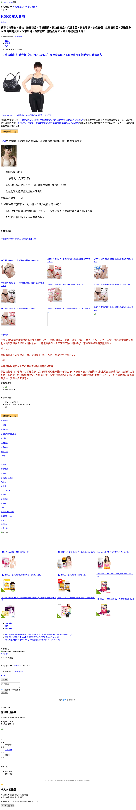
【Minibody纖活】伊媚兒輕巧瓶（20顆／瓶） (113, 552)
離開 (12, 806)
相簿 (6, 41)
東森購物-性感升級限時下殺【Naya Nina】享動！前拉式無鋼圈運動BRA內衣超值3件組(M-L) (39, 635)
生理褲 (3, 438)
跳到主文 (4, 22)
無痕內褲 (4, 429)
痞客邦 (16, 666)
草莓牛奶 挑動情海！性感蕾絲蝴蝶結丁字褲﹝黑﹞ (113, 284)
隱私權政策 (79, 780)
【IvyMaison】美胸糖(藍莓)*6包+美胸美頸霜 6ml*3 (115, 599)
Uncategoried (18, 671)
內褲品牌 (8, 623)
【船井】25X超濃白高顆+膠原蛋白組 (15, 552)
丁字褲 (3, 425)
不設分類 (18, 36)
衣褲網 (3, 473)
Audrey (3, 482)
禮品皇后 (12, 434)
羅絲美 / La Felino (7, 512)
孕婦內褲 (4, 443)
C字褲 (3, 456)
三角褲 (3, 465)
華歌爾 (3, 478)
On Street (4, 524)
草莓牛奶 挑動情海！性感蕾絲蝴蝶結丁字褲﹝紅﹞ (20, 308)
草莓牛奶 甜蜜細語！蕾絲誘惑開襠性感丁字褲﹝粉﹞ (21, 260)
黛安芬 (3, 486)
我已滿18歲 (5, 806)
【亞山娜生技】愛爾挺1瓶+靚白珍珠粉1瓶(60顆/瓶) (76, 552)
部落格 (7, 43)
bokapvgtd (4, 654)
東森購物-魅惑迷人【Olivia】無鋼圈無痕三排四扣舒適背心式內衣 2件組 (32, 637)
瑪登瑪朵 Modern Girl (8, 516)
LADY (3, 507)
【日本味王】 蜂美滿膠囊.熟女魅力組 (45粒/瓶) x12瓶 (21, 575)
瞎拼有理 (4, 469)
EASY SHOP (5, 490)
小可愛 (3, 141)
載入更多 (4, 679)
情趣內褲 (4, 447)
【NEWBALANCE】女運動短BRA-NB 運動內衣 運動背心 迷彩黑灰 (26, 115)
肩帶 (6, 626)
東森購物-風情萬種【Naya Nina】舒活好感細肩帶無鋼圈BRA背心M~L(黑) (32, 640)
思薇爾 (3, 494)
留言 (21, 666)
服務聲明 (88, 780)
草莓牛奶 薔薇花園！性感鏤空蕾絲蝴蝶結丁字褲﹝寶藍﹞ (68, 308)
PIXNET (52, 780)
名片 (6, 46)
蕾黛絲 (3, 503)
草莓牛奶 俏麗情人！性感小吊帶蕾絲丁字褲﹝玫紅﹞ (67, 284)
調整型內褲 (5, 434)
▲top (3, 675)
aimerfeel (4, 520)
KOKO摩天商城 (13, 16)
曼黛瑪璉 (9, 478)
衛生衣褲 (4, 452)
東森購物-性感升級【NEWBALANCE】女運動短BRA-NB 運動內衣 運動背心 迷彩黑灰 (53, 54)
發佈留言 (4, 692)
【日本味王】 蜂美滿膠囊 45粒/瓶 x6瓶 (71, 575)
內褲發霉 (4, 420)
